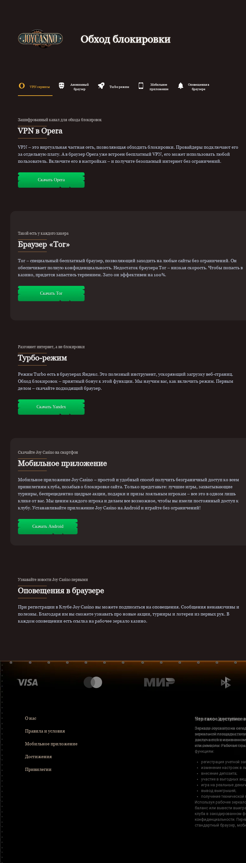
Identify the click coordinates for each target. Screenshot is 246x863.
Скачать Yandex (51, 406)
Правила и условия (45, 731)
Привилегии (38, 769)
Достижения (38, 756)
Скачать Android (47, 526)
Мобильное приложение (51, 743)
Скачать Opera (51, 179)
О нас (30, 718)
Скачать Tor (51, 293)
